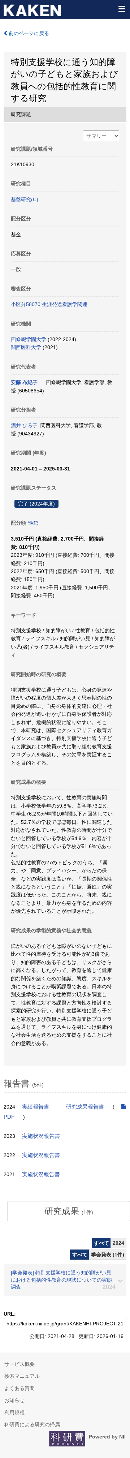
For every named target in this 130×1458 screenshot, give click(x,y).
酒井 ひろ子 (24, 425)
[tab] (68, 1211)
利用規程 (14, 1412)
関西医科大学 (26, 347)
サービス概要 (19, 1364)
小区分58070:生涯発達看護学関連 (49, 304)
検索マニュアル (22, 1376)
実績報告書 (35, 1107)
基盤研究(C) (24, 199)
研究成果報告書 (85, 1107)
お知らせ (14, 1400)
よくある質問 (19, 1388)
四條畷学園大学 (28, 339)
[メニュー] (121, 9)
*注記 (32, 523)
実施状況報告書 (41, 1136)
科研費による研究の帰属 (32, 1424)
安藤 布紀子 (24, 382)
